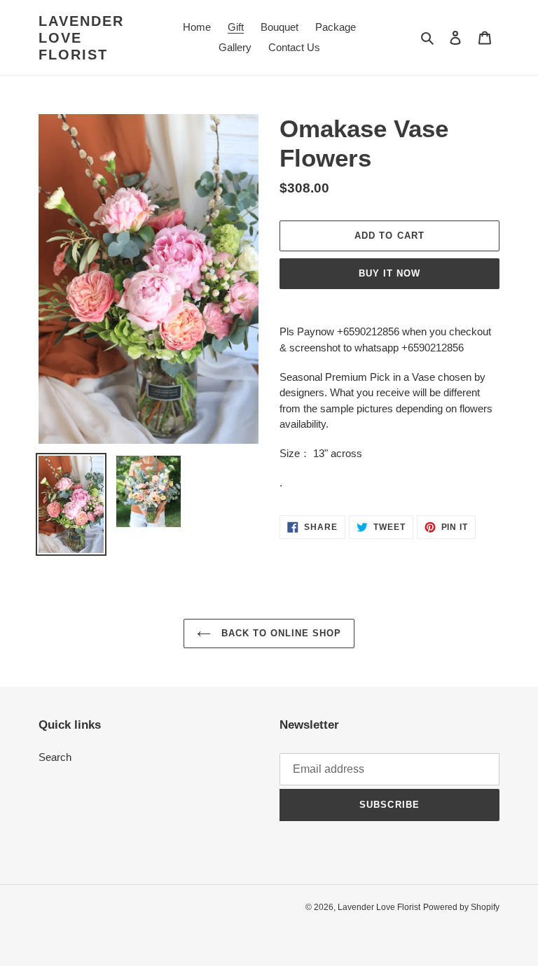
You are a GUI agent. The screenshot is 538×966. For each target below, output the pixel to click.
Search (55, 757)
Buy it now (389, 273)
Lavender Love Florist (81, 37)
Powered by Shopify (461, 907)
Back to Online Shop (280, 633)
